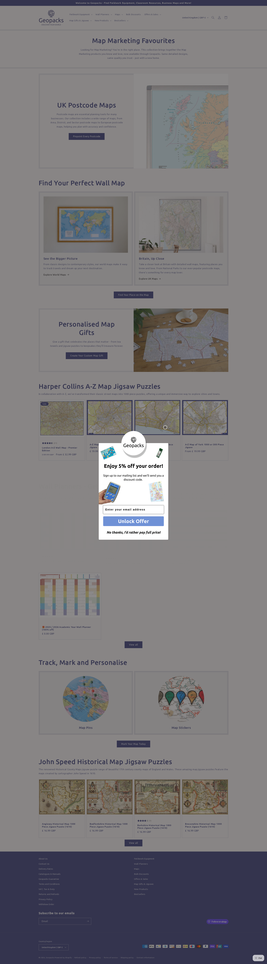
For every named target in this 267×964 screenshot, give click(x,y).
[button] (133, 522)
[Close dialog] (165, 427)
